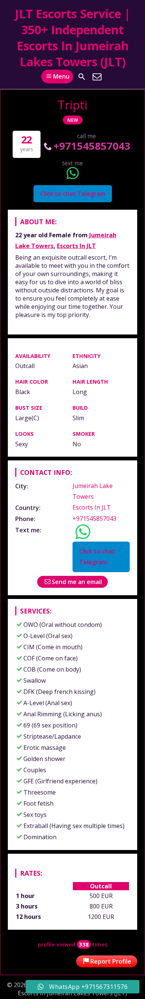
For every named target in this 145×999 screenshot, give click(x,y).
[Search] (81, 76)
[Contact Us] (97, 76)
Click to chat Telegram (72, 194)
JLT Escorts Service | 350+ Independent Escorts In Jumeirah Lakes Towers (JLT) (72, 38)
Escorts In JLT (76, 246)
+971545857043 (92, 146)
